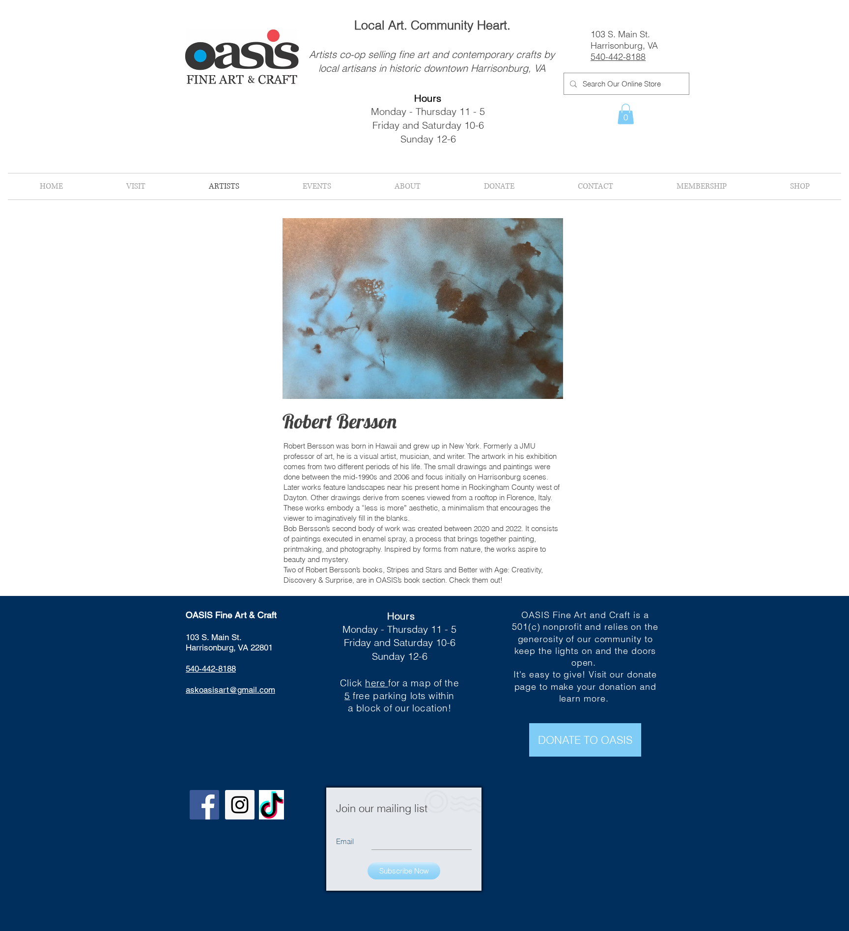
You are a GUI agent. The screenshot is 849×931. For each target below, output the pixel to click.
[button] (625, 114)
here (376, 683)
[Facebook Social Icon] (204, 804)
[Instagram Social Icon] (240, 804)
